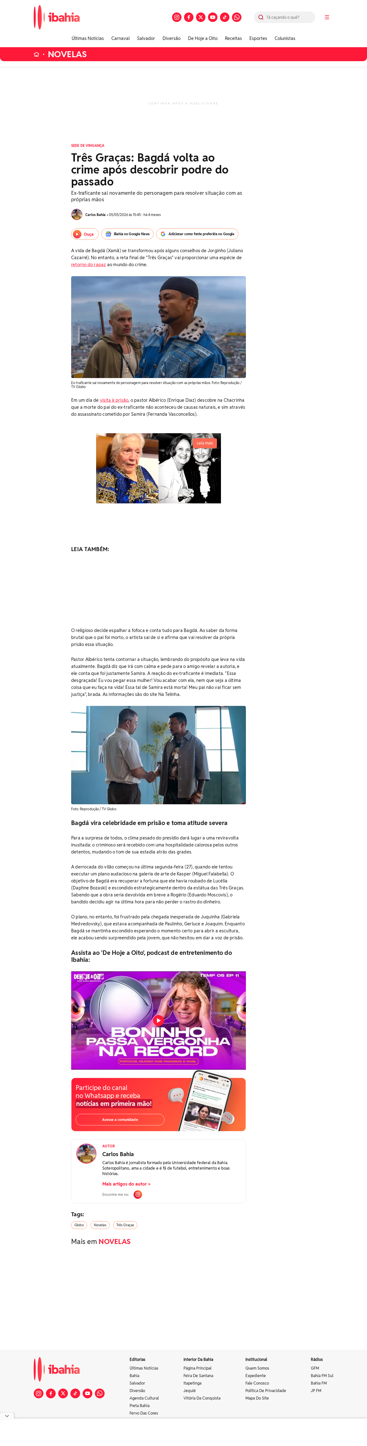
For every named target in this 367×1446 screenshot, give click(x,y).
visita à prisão (114, 400)
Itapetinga (192, 1383)
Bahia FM (319, 1383)
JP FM (316, 1390)
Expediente (255, 1375)
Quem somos (257, 1368)
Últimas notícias (144, 1368)
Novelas (100, 1225)
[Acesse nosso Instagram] (177, 17)
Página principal (197, 1368)
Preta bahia (140, 1405)
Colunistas (285, 38)
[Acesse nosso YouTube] (212, 17)
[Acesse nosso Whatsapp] (236, 17)
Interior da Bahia (198, 1359)
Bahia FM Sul (322, 1375)
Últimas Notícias (88, 38)
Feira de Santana (198, 1375)
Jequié (190, 1390)
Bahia (134, 1375)
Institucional (256, 1359)
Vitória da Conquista (202, 1398)
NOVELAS (67, 54)
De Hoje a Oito (202, 38)
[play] (158, 1020)
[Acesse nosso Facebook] (188, 17)
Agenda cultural (144, 1398)
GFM (315, 1368)
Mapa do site (257, 1398)
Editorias (137, 1359)
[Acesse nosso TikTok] (224, 17)
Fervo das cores (144, 1413)
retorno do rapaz (88, 264)
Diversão (172, 38)
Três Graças (125, 1225)
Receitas (233, 38)
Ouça (89, 234)
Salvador (146, 38)
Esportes (258, 38)
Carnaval (120, 38)
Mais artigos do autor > (126, 1184)
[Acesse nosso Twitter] (200, 17)
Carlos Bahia (118, 1154)
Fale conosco (257, 1383)
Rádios (317, 1359)
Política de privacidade (265, 1390)
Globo (79, 1225)
